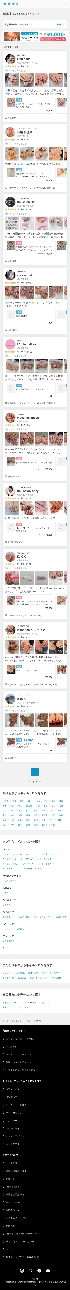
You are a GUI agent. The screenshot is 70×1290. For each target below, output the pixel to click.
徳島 (28, 819)
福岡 (59, 819)
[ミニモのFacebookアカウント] (39, 1271)
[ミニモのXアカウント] (30, 1271)
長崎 (12, 824)
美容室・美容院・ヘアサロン (20, 1038)
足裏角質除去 (8, 940)
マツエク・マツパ (47, 1002)
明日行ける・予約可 (50, 973)
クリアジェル (45, 858)
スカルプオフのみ (41, 916)
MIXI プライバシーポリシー (20, 1241)
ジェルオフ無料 (60, 916)
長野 (61, 805)
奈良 (36, 815)
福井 (28, 810)
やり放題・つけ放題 (33, 868)
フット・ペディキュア (22, 854)
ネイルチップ (8, 904)
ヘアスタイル (13, 1089)
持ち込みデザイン (10, 880)
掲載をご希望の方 (15, 1194)
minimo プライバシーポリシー (21, 1233)
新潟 (5, 810)
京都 (12, 815)
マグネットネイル (10, 863)
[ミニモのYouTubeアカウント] (48, 1271)
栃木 (5, 805)
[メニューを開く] (65, 4)
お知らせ (10, 1178)
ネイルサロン (17, 1020)
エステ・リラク (23, 1007)
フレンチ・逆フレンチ (45, 854)
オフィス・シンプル (11, 868)
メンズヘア (11, 1097)
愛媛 (44, 819)
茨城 (61, 800)
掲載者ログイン (14, 1210)
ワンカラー (31, 858)
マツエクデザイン (15, 1136)
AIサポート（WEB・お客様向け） (23, 1257)
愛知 (51, 810)
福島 (53, 800)
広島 (12, 819)
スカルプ (6, 892)
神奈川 (29, 805)
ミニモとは (11, 1163)
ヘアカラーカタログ (16, 1104)
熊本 (20, 824)
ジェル (5, 854)
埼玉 (20, 805)
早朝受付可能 (8, 977)
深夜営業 (22, 977)
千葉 (38, 805)
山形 (38, 800)
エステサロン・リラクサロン (20, 1070)
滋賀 (5, 815)
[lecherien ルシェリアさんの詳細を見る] (35, 655)
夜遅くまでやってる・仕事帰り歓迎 (45, 977)
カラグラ (6, 858)
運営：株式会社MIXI (16, 1170)
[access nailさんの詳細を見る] (35, 301)
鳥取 (53, 815)
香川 (36, 819)
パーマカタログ (14, 1112)
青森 (14, 800)
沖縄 (53, 824)
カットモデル (13, 1144)
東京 (46, 805)
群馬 (12, 805)
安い (5, 948)
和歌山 (45, 815)
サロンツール (13, 1202)
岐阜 (36, 810)
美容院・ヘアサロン (11, 1002)
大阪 (20, 815)
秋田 (22, 800)
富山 (12, 810)
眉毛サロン (7, 1007)
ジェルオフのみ (23, 916)
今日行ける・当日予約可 (27, 973)
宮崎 (36, 824)
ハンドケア (7, 928)
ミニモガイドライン (16, 1217)
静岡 (44, 810)
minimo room (12, 1186)
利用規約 (10, 1225)
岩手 (30, 800)
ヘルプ (9, 1249)
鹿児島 (45, 824)
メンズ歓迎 (7, 973)
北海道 (5, 800)
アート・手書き (44, 863)
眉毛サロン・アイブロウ (18, 1062)
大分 (28, 824)
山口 (20, 819)
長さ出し (20, 928)
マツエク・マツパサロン (18, 1054)
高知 (51, 819)
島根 (61, 815)
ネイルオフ (7, 916)
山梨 (53, 805)
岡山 (5, 819)
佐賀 (5, 824)
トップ (5, 1020)
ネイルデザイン (14, 1128)
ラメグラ (18, 858)
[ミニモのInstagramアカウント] (22, 1271)
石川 (20, 810)
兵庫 (28, 815)
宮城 (46, 800)
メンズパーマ (13, 1120)
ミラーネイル (28, 863)
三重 (59, 810)
